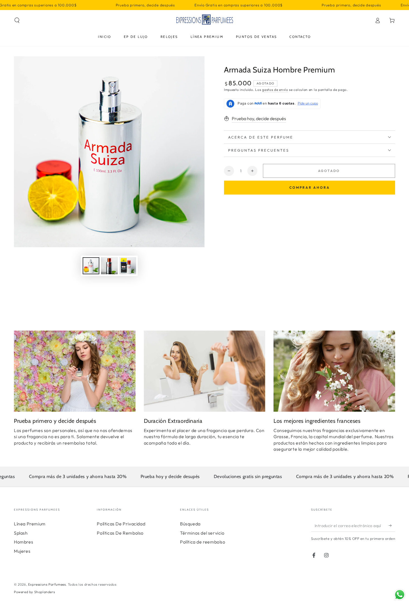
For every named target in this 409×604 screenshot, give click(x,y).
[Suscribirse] (392, 525)
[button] (17, 20)
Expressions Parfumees (47, 584)
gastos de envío (275, 90)
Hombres (23, 542)
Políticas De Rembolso (120, 533)
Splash (21, 533)
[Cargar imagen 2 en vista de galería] (109, 265)
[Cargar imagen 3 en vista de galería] (127, 265)
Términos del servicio (202, 533)
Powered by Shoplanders (34, 592)
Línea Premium (30, 524)
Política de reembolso (202, 542)
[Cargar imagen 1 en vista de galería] (91, 265)
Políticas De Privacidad (121, 524)
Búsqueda (190, 524)
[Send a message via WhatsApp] (399, 594)
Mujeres (22, 551)
